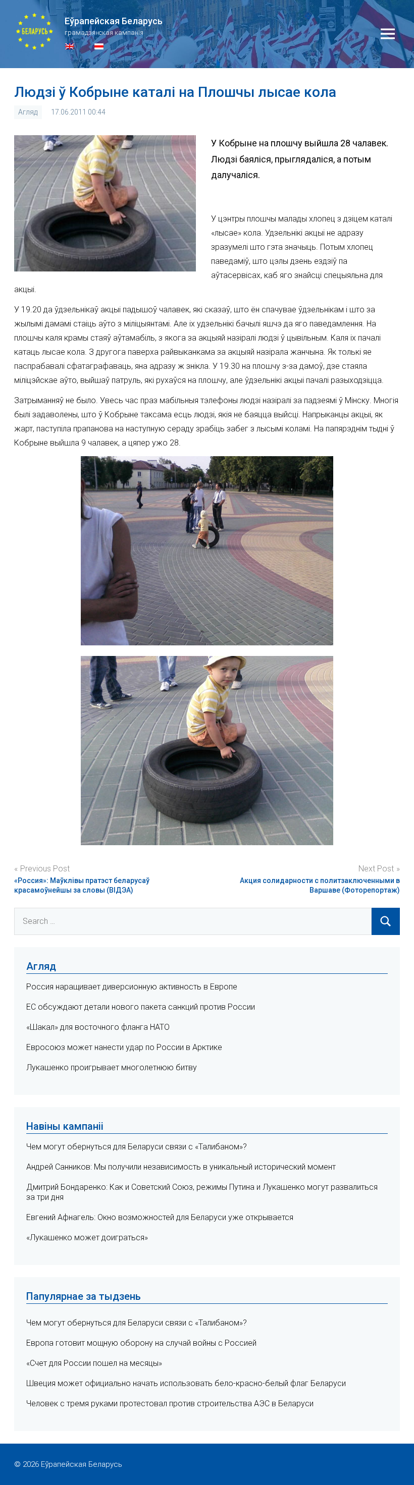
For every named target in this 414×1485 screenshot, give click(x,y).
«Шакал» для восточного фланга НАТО (98, 1027)
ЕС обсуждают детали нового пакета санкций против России (140, 1007)
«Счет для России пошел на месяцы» (94, 1363)
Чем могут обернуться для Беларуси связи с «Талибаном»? (136, 1146)
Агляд (27, 112)
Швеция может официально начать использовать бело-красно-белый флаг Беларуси (186, 1383)
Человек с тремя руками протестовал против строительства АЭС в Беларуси (170, 1403)
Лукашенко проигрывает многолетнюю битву (111, 1067)
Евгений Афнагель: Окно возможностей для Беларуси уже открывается (159, 1217)
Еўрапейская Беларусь (114, 21)
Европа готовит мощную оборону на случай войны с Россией (141, 1343)
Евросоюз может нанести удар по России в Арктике (124, 1047)
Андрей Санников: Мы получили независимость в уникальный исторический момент (181, 1167)
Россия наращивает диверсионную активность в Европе (131, 987)
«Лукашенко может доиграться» (87, 1237)
